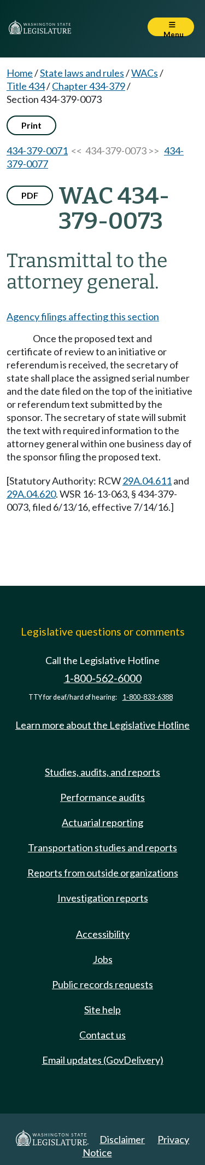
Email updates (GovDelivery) (102, 1060)
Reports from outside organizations (102, 873)
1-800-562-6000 (103, 678)
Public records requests (102, 984)
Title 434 (26, 86)
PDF (29, 195)
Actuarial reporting (102, 822)
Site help (102, 1009)
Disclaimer (122, 1139)
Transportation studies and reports (102, 847)
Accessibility (103, 934)
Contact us (102, 1035)
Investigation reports (102, 898)
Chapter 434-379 (88, 86)
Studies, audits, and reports (102, 772)
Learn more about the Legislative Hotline (102, 725)
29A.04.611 (147, 481)
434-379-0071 (37, 151)
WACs (144, 73)
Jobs (103, 959)
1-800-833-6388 (147, 697)
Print (31, 125)
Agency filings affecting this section (83, 316)
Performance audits (102, 797)
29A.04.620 (31, 494)
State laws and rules (82, 73)
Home (20, 73)
